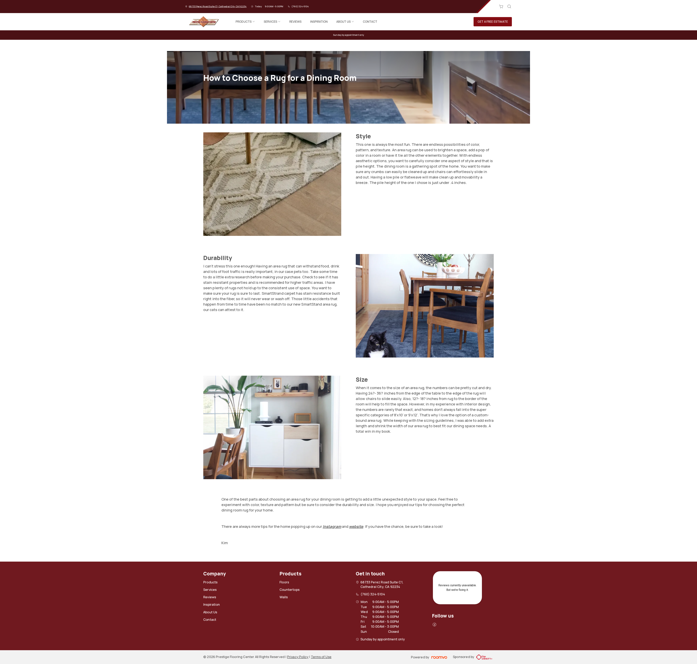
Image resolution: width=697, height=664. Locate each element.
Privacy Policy (298, 657)
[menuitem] (245, 21)
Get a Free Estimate (493, 22)
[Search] (509, 6)
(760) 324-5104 (300, 6)
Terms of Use (321, 657)
